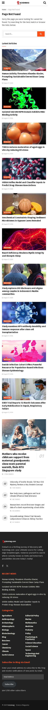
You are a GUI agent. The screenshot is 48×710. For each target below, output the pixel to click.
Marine (28, 619)
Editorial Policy (32, 616)
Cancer (5, 644)
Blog (4, 637)
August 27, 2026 (8, 83)
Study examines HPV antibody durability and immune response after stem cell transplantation (24, 329)
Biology (7, 107)
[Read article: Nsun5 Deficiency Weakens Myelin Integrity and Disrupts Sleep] (24, 239)
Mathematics (31, 623)
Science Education (33, 643)
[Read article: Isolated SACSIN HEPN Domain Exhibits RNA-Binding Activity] (24, 98)
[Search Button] (44, 3)
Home (4, 10)
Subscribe (9, 684)
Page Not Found (14, 10)
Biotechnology (8, 633)
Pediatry (29, 630)
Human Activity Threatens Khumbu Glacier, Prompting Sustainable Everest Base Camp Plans (23, 76)
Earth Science (8, 655)
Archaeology (7, 623)
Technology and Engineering (32, 654)
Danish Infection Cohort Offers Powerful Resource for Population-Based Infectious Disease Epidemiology (22, 367)
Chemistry (6, 648)
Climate (7, 68)
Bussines (6, 641)
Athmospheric (8, 626)
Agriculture (7, 616)
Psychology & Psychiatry (31, 638)
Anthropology (8, 619)
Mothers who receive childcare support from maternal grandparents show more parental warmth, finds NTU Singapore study (16, 462)
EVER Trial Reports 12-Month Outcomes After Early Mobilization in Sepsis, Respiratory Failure (24, 406)
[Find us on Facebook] (2, 566)
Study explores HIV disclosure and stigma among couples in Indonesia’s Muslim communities (22, 291)
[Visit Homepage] (24, 3)
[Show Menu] (3, 3)
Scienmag (11, 705)
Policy (28, 633)
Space (28, 650)
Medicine (7, 248)
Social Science (31, 646)
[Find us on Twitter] (7, 566)
